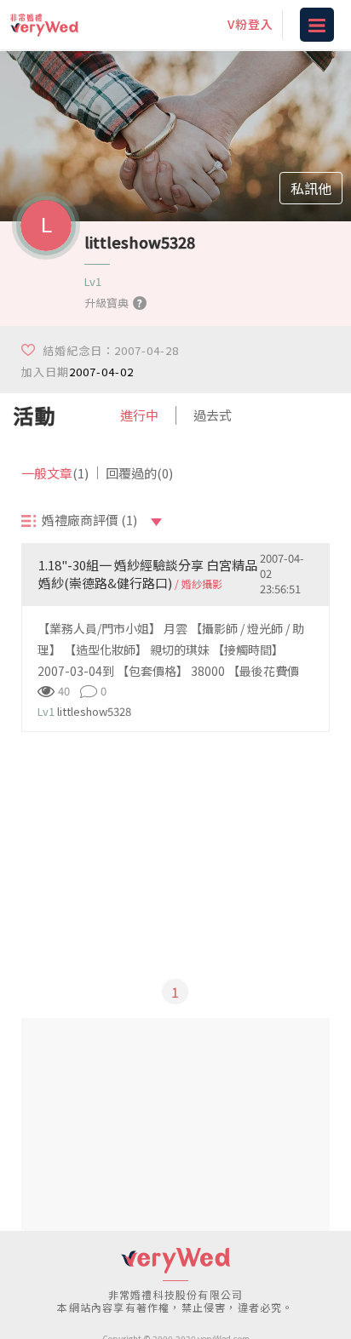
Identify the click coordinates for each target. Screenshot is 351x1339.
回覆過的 (139, 472)
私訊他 (311, 188)
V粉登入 (250, 23)
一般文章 (55, 472)
